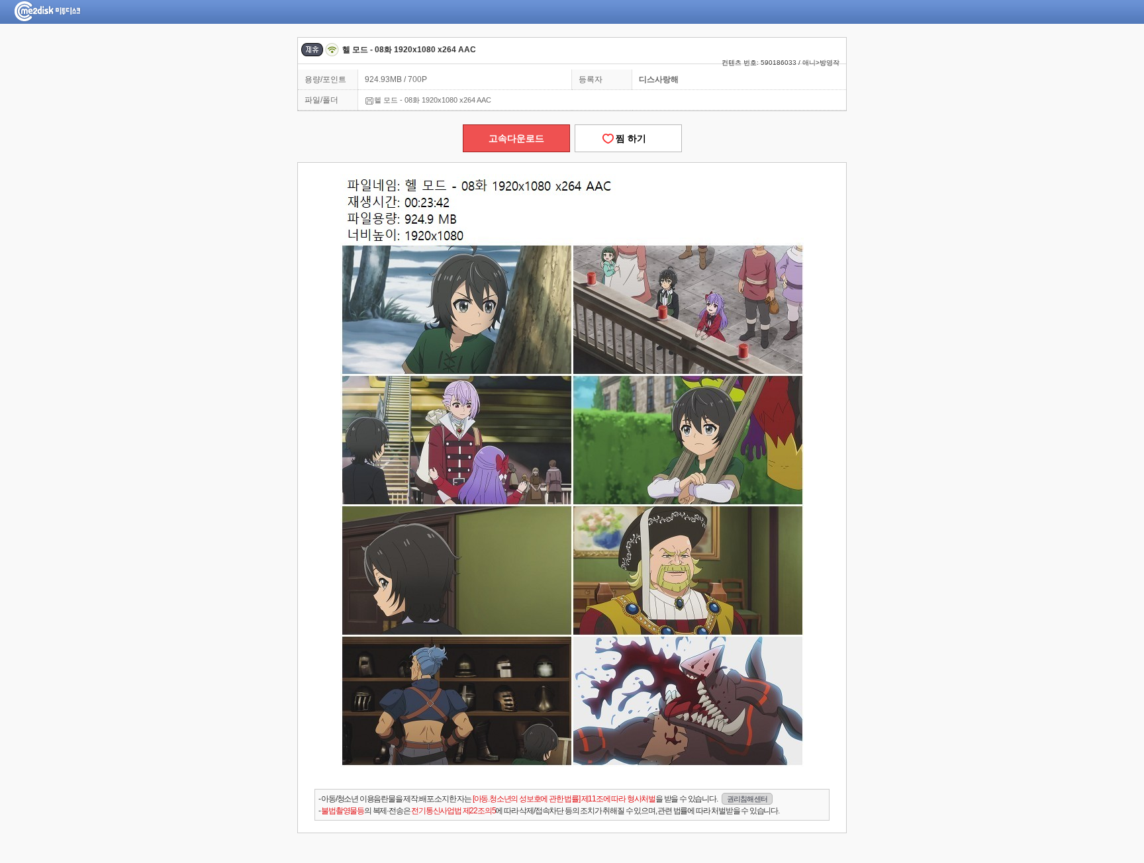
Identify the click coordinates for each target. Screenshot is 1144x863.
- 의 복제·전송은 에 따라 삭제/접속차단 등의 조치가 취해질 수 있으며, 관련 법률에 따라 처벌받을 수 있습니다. (548, 810)
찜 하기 (628, 138)
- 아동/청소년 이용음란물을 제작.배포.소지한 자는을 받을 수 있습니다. (542, 798)
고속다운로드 (516, 138)
